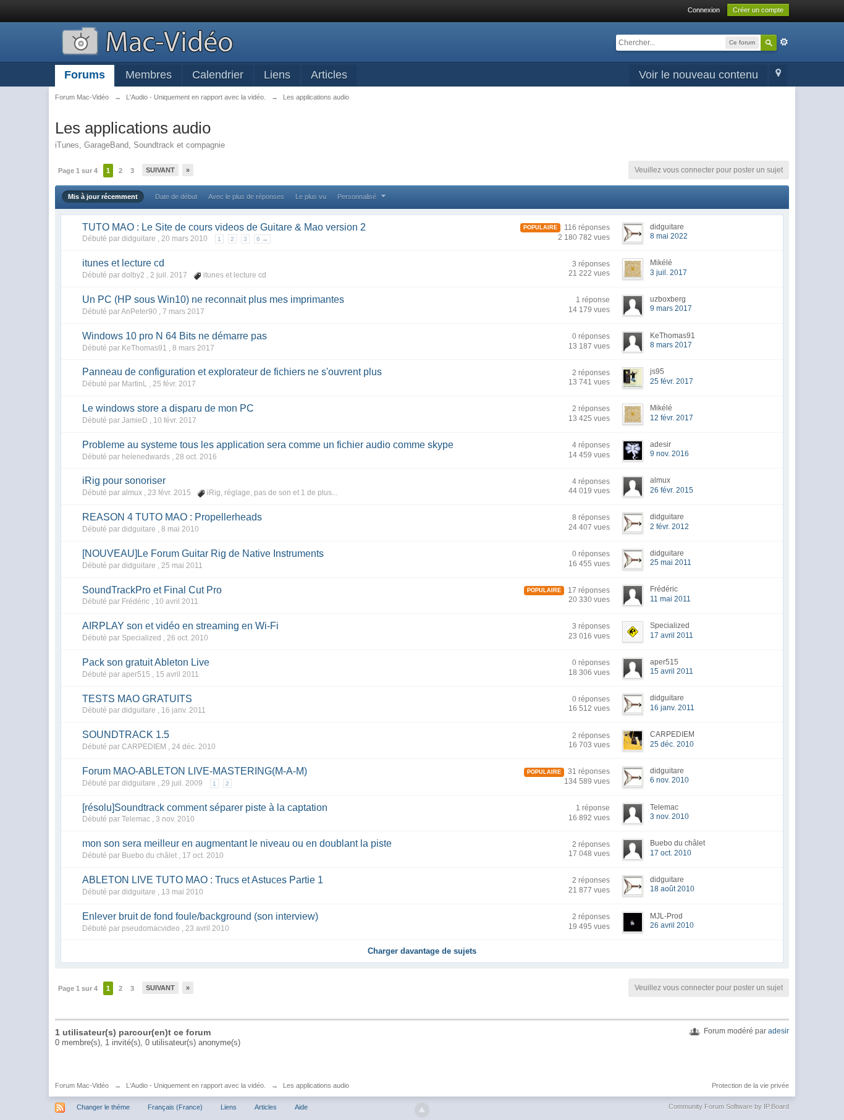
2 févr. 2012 (669, 526)
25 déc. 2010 (672, 744)
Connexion (704, 10)
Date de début (176, 196)
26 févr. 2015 (671, 490)
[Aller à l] (147, 40)
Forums (84, 75)
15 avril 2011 (671, 671)
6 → (262, 238)
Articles (329, 75)
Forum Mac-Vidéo (82, 1085)
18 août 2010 (672, 889)
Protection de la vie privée (750, 1085)
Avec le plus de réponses (246, 196)
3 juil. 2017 (668, 272)
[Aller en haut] (422, 1110)
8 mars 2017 (671, 345)
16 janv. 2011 (672, 707)
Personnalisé (357, 196)
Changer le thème (103, 1107)
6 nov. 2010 (669, 780)
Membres (148, 75)
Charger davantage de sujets (422, 951)
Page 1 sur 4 (78, 170)
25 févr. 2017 (671, 381)
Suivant (160, 170)
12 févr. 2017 (671, 418)
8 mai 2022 (669, 236)
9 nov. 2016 (669, 453)
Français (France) (175, 1107)
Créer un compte (758, 10)
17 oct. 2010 (670, 853)
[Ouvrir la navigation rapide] (778, 76)
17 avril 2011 (671, 635)
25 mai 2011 (670, 562)
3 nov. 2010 (669, 816)
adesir (778, 1031)
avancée (784, 42)
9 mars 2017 (671, 308)
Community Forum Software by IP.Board (729, 1106)
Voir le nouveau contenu (698, 75)
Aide (301, 1107)
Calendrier (217, 75)
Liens (277, 75)
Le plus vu (310, 196)
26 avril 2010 (672, 925)
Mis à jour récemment (103, 196)
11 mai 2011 (670, 599)
